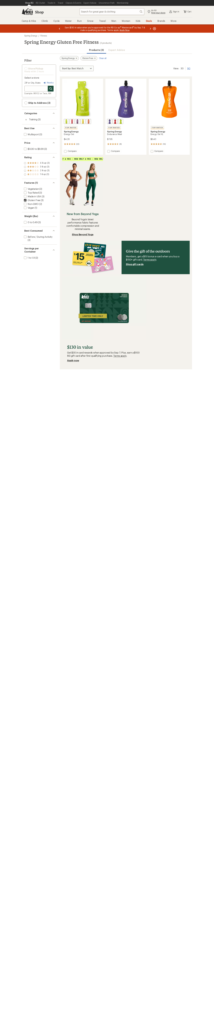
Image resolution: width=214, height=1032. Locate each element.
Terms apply (149, 259)
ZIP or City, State (32, 83)
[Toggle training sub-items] (26, 119)
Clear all (102, 58)
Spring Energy (30, 35)
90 (188, 68)
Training (33, 119)
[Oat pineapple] (115, 121)
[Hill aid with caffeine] (83, 121)
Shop (39, 12)
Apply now (73, 360)
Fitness (43, 35)
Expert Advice (116, 50)
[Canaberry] (71, 121)
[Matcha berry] (120, 121)
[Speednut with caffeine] (77, 121)
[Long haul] (88, 121)
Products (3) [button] (96, 50)
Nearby (50, 82)
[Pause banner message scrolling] (154, 29)
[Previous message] (59, 29)
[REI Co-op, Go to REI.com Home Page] (27, 11)
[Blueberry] (109, 121)
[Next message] (150, 29)
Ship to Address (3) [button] (39, 102)
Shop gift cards (135, 264)
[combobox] (112, 11)
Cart (189, 11)
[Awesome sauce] (66, 121)
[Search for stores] (51, 89)
